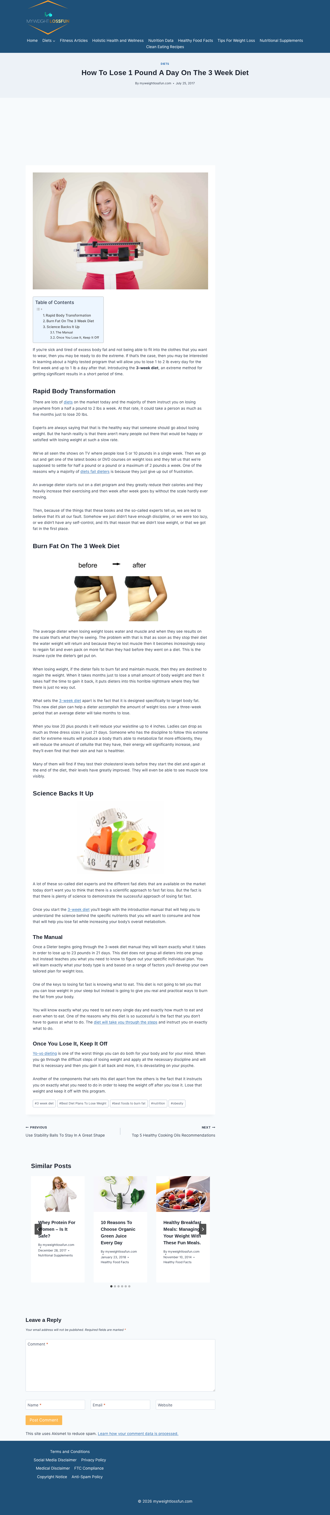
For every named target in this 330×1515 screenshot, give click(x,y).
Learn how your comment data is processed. (138, 1433)
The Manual (64, 332)
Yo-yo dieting (45, 1053)
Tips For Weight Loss (236, 40)
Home (32, 40)
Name (35, 1405)
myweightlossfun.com (155, 83)
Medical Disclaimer (53, 1468)
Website (165, 1405)
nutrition (158, 1103)
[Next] (202, 1229)
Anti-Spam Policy (87, 1477)
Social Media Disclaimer (55, 1460)
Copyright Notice (52, 1477)
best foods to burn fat (128, 1103)
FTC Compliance (89, 1468)
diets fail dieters (95, 471)
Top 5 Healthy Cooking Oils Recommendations (173, 1131)
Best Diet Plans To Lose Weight (82, 1103)
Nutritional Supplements (281, 40)
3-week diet (70, 700)
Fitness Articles (74, 40)
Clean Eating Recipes (165, 47)
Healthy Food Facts (195, 40)
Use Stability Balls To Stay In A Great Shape (65, 1131)
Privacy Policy (93, 1460)
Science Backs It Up (63, 327)
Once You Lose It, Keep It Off (77, 337)
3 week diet (44, 1103)
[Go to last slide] (38, 1229)
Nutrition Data (161, 40)
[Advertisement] (165, 131)
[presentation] (58, 1194)
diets (68, 402)
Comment (38, 1344)
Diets (165, 63)
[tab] (111, 1286)
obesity (177, 1103)
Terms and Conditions (70, 1451)
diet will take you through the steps (125, 1022)
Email (99, 1405)
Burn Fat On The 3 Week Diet (70, 321)
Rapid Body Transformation (68, 315)
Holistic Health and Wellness (118, 40)
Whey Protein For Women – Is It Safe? (56, 1229)
